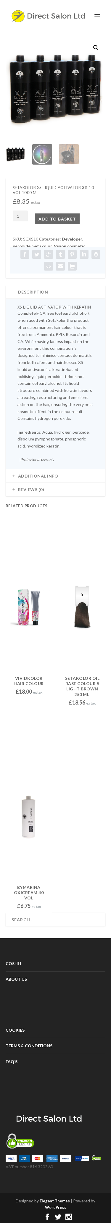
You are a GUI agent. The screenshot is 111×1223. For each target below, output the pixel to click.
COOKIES (15, 1030)
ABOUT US (16, 979)
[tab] (56, 292)
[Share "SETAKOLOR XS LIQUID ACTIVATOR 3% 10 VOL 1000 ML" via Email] (60, 266)
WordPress (55, 1207)
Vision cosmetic (69, 245)
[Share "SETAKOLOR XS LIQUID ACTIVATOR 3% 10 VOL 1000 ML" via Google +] (48, 254)
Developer (72, 238)
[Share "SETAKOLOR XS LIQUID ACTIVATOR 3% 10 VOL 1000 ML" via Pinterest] (72, 254)
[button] (96, 47)
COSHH (13, 963)
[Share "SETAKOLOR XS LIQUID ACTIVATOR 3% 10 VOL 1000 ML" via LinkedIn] (84, 254)
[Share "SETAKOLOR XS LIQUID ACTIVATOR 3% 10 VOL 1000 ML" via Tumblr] (60, 254)
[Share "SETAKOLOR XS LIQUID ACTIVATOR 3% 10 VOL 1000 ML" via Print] (72, 266)
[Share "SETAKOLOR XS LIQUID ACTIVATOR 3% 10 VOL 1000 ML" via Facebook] (24, 254)
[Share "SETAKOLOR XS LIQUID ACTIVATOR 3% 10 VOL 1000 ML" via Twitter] (36, 254)
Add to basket (57, 218)
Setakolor (42, 245)
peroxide (21, 245)
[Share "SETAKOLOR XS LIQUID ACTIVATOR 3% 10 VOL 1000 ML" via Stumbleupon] (48, 266)
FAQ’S (11, 1061)
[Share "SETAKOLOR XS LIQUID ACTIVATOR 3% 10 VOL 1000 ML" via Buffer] (95, 254)
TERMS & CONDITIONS (29, 1045)
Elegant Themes (55, 1201)
